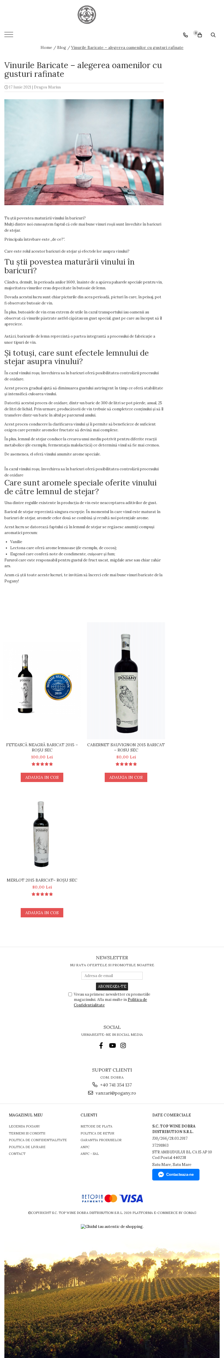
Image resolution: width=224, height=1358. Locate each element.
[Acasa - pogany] (112, 14)
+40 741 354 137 (115, 1085)
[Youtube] (112, 1045)
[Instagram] (123, 1045)
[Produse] (9, 36)
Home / (48, 47)
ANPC (85, 1147)
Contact (17, 1154)
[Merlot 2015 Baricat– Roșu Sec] (42, 836)
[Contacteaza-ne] (185, 35)
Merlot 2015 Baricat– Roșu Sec (42, 880)
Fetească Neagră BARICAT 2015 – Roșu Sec (42, 747)
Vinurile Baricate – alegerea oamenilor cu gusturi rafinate (127, 47)
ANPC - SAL (89, 1154)
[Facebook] (101, 1045)
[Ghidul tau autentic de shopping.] (112, 1227)
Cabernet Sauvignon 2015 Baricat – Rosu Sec (126, 747)
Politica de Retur (97, 1133)
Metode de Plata (96, 1126)
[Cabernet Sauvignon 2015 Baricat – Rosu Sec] (126, 680)
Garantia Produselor (101, 1140)
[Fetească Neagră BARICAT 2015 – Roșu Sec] (42, 681)
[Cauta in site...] (213, 35)
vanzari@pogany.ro (115, 1093)
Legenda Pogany (24, 1126)
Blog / (63, 47)
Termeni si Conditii (27, 1133)
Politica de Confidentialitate (38, 1140)
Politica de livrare (27, 1147)
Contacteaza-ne (180, 1174)
